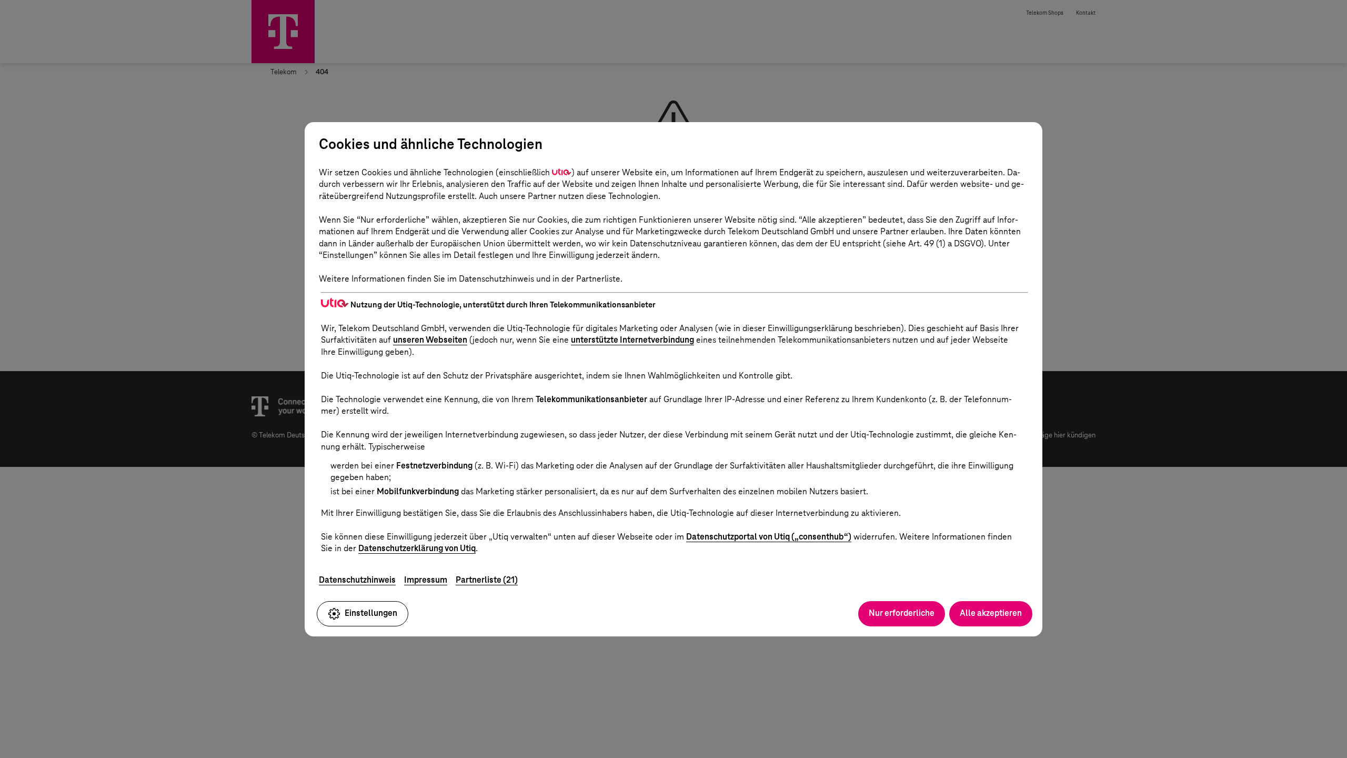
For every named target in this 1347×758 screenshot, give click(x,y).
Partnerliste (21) (487, 579)
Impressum (425, 579)
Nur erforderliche (901, 613)
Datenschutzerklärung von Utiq (417, 548)
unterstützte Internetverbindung (632, 339)
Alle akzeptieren (991, 613)
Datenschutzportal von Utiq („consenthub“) (768, 536)
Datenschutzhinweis (357, 579)
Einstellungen (371, 613)
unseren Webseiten (430, 339)
